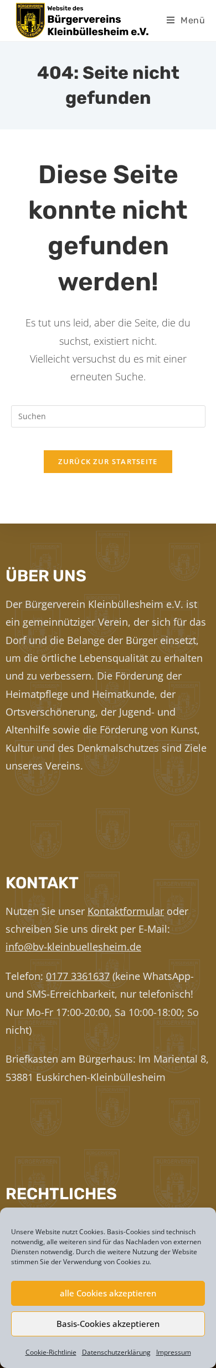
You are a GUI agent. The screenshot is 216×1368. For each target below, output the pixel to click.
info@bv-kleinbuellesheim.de (73, 946)
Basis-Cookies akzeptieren (108, 1323)
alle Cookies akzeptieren (108, 1293)
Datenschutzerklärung (116, 1352)
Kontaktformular (126, 911)
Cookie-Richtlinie (50, 1352)
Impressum (173, 1352)
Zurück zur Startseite (107, 461)
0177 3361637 (78, 976)
